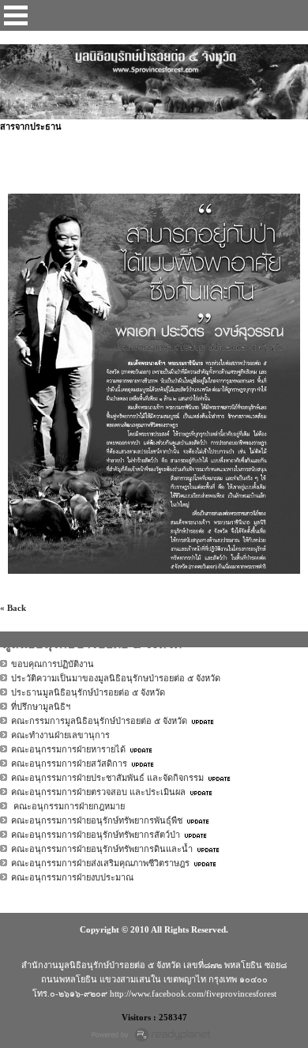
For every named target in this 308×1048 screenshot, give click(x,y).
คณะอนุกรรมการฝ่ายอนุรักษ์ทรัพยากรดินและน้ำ (102, 849)
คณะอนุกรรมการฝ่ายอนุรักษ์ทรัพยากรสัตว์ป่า (95, 834)
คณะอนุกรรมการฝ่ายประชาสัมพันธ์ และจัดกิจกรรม (107, 777)
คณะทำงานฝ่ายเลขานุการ (60, 735)
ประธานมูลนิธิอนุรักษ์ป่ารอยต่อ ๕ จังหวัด (88, 692)
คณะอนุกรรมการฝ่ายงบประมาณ (72, 877)
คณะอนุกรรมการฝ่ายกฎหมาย (68, 806)
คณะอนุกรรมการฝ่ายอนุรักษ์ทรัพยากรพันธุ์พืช (96, 820)
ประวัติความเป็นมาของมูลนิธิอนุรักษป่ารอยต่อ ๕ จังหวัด (115, 678)
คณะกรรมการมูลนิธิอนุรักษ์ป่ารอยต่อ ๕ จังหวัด (99, 721)
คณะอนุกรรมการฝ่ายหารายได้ (68, 749)
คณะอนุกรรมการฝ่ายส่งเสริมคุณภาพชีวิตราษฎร (100, 863)
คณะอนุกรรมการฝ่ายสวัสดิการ (69, 763)
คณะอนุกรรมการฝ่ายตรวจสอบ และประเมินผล (98, 792)
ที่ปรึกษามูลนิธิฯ (40, 706)
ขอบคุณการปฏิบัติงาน (52, 664)
